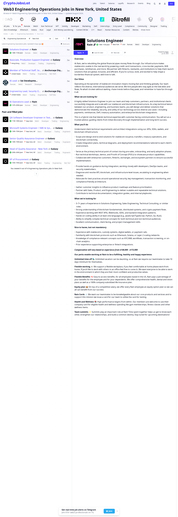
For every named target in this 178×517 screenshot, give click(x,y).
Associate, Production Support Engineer (30, 60)
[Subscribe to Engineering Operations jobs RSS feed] (42, 44)
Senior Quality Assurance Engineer (27, 138)
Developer (145, 44)
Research (131, 3)
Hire (171, 4)
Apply (79, 53)
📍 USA (122, 44)
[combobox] (60, 39)
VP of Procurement (19, 159)
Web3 (137, 44)
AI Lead (13, 81)
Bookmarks (66, 44)
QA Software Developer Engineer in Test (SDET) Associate (31, 118)
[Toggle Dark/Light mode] (154, 3)
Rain (34, 49)
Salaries (111, 3)
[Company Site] (94, 44)
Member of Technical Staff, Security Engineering (25, 70)
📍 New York (115, 44)
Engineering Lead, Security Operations (25, 91)
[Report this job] (125, 53)
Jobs (95, 3)
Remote (129, 44)
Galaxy (56, 60)
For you (18, 26)
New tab (116, 53)
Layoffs (121, 3)
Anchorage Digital (53, 70)
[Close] (117, 511)
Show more (145, 30)
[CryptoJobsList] (17, 3)
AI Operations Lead (19, 102)
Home (6, 34)
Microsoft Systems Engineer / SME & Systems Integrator (31, 128)
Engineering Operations (25, 34)
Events (140, 3)
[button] (50, 38)
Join (110, 511)
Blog (148, 3)
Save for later (98, 53)
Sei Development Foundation (29, 81)
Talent (102, 3)
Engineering (156, 44)
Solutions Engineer (19, 49)
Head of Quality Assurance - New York (29, 149)
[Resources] (159, 3)
